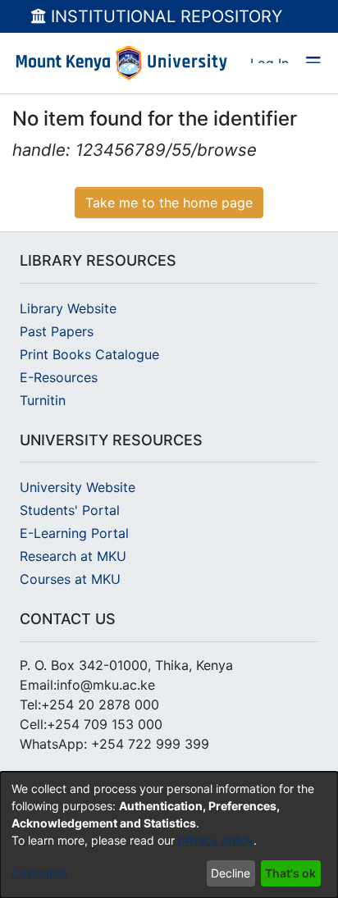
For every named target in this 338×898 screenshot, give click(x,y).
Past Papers (57, 331)
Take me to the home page (169, 202)
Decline (230, 873)
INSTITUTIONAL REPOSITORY (164, 16)
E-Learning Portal (74, 533)
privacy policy (216, 840)
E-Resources (59, 377)
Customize (39, 873)
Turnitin (43, 400)
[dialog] (169, 835)
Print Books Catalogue (89, 354)
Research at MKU (73, 556)
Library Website (68, 308)
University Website (77, 487)
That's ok (290, 873)
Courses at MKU (70, 579)
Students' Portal (70, 510)
